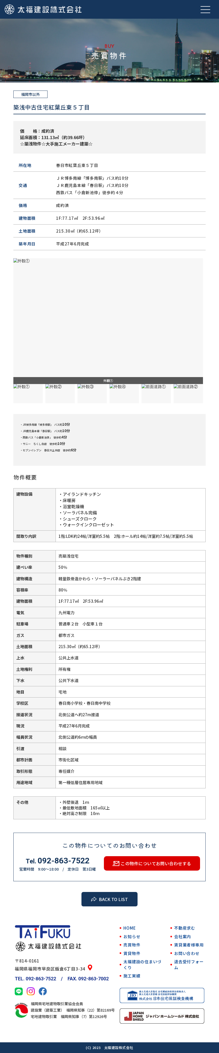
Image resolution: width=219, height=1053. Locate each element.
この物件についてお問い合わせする (156, 863)
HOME (129, 928)
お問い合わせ (187, 953)
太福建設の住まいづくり (142, 964)
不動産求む (184, 928)
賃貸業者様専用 (189, 945)
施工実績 (131, 975)
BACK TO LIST (113, 899)
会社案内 (182, 936)
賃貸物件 (131, 953)
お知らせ (131, 936)
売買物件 (131, 945)
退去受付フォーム (189, 964)
